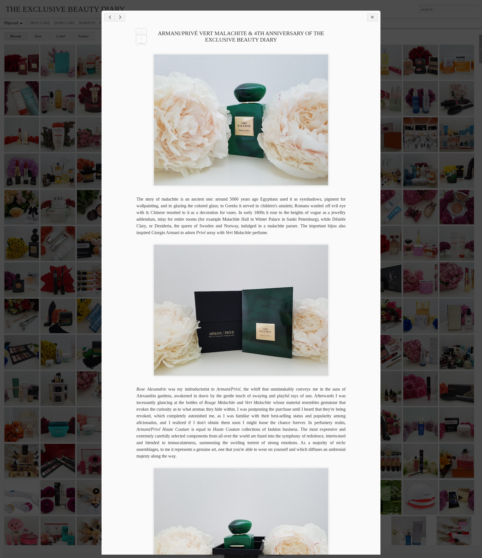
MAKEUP (87, 23)
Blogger (259, 555)
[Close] (372, 17)
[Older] (120, 17)
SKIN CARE (40, 23)
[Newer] (109, 17)
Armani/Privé (149, 429)
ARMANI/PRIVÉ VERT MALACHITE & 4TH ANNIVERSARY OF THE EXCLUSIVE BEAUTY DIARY (241, 36)
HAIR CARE (64, 23)
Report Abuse (274, 555)
